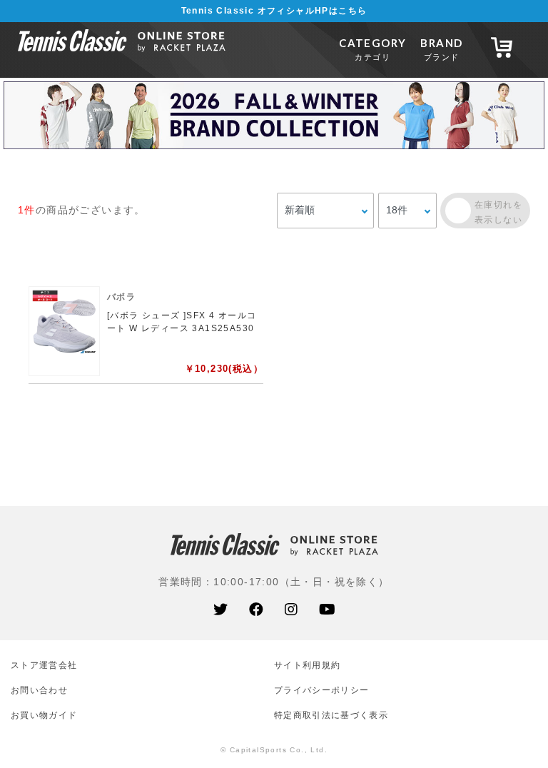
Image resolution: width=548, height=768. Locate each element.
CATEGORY (372, 48)
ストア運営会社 (44, 665)
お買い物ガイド (44, 714)
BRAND (441, 48)
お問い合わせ (39, 689)
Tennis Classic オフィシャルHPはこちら (274, 11)
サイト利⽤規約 (307, 665)
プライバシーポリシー (321, 689)
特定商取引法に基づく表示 (331, 714)
